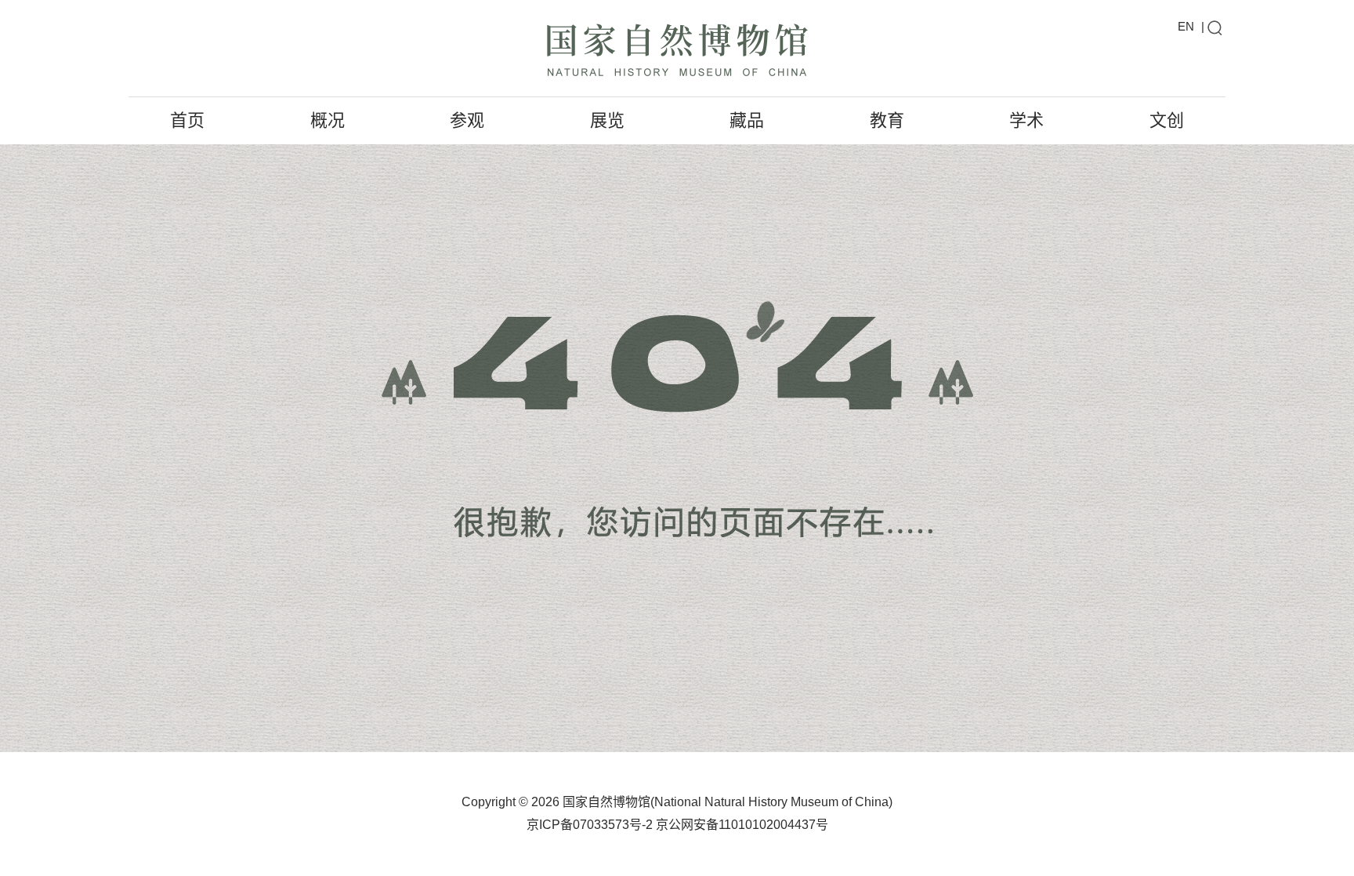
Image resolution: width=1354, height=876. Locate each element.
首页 (187, 120)
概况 (327, 120)
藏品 (746, 120)
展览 (607, 120)
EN (1186, 26)
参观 (467, 120)
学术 (1026, 120)
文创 (1166, 120)
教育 (887, 120)
